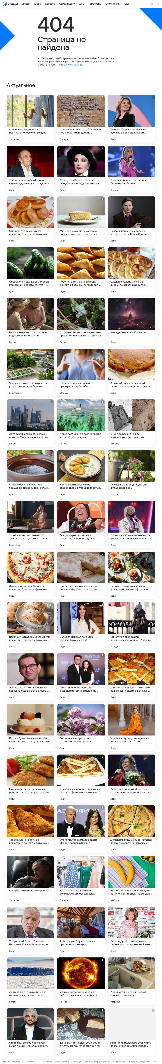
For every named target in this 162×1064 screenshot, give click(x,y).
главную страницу (71, 64)
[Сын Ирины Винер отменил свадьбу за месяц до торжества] (81, 169)
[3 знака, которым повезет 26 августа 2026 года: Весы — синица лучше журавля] (30, 524)
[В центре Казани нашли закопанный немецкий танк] (131, 423)
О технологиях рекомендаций (68, 1062)
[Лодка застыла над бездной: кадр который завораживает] (81, 423)
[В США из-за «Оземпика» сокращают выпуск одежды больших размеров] (81, 880)
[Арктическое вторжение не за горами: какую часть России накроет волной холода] (30, 981)
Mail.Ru (6, 1062)
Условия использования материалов (133, 1062)
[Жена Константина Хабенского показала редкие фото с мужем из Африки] (30, 677)
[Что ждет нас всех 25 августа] (131, 321)
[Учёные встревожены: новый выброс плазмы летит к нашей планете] (81, 981)
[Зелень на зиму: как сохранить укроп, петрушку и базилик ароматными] (30, 372)
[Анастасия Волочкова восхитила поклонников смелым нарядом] (131, 1032)
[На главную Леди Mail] (12, 4)
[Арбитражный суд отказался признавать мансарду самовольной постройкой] (81, 930)
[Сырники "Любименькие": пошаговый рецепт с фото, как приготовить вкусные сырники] (30, 220)
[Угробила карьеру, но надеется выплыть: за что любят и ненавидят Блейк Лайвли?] (131, 727)
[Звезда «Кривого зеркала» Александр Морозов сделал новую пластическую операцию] (81, 524)
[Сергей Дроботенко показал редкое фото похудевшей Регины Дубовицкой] (131, 930)
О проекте (47, 1062)
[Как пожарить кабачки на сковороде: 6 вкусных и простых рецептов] (81, 474)
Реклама (30, 1062)
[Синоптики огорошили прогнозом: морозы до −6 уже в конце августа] (131, 626)
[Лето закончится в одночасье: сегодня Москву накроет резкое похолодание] (30, 423)
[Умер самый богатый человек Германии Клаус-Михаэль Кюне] (30, 930)
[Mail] (5, 4)
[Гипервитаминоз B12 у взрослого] (30, 880)
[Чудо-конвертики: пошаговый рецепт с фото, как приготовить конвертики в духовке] (81, 271)
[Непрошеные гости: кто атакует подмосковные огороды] (30, 321)
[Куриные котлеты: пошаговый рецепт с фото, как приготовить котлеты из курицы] (30, 778)
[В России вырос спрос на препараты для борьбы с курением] (81, 372)
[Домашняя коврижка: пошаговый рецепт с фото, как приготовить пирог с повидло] (81, 778)
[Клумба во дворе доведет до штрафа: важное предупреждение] (131, 474)
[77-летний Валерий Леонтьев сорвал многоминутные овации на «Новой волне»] (131, 778)
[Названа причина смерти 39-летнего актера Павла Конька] (131, 220)
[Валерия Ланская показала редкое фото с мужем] (81, 626)
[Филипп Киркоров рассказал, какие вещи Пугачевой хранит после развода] (30, 1032)
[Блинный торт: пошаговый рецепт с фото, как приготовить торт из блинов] (81, 1032)
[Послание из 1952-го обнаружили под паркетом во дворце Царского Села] (81, 119)
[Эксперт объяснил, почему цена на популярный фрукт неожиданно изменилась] (131, 880)
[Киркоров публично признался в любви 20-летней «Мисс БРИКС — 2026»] (131, 524)
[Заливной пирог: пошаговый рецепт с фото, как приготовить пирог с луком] (131, 372)
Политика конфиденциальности (99, 1062)
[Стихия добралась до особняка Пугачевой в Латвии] (131, 169)
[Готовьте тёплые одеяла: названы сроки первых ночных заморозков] (81, 321)
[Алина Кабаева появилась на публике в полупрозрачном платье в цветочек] (131, 119)
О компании (17, 1062)
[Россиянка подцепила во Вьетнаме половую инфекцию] (30, 119)
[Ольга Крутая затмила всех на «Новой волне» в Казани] (81, 829)
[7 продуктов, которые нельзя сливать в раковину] (131, 981)
